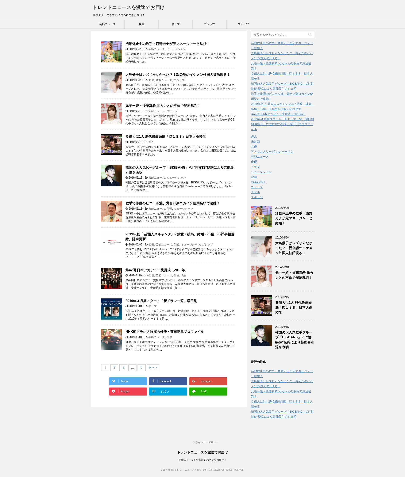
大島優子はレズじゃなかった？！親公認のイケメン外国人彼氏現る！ (178, 74)
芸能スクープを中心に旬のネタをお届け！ (202, 459)
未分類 (255, 141)
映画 (141, 24)
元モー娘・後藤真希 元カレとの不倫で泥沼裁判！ (163, 105)
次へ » (152, 367)
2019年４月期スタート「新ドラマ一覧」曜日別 (161, 301)
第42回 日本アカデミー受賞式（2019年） (157, 270)
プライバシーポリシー (205, 442)
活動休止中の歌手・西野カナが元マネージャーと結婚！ (168, 44)
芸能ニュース (107, 24)
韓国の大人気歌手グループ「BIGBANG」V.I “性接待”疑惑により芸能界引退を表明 (294, 340)
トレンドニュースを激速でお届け (129, 7)
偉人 (151, 142)
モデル (255, 192)
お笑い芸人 (258, 182)
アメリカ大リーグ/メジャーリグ (272, 151)
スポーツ (243, 24)
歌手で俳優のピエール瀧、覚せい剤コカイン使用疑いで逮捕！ (173, 203)
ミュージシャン (176, 49)
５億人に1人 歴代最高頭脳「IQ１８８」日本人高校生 (166, 136)
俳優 (169, 208)
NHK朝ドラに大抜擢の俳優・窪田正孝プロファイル (165, 331)
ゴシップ (209, 24)
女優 (151, 80)
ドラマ (175, 24)
